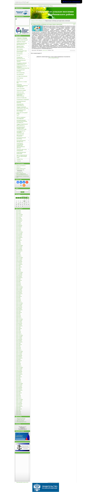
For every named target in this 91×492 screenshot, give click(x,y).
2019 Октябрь (19, 304)
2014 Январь (19, 226)
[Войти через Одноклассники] (24, 185)
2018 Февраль (19, 277)
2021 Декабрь (19, 339)
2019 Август (19, 301)
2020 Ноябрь (19, 321)
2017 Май (18, 268)
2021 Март (18, 327)
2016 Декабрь (19, 261)
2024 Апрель (19, 376)
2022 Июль (18, 348)
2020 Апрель (19, 312)
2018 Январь (19, 276)
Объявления (19, 169)
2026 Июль (18, 412)
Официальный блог (21, 418)
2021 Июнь (18, 331)
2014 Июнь (18, 228)
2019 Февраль (19, 293)
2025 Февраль (19, 390)
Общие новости (19, 168)
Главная (40, 5)
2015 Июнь (18, 242)
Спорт (17, 167)
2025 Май (18, 394)
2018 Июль (18, 284)
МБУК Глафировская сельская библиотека (21, 174)
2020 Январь (19, 308)
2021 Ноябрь (19, 337)
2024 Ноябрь (19, 386)
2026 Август (19, 414)
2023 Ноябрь (19, 370)
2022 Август (19, 349)
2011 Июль (18, 211)
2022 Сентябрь (19, 351)
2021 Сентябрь (19, 335)
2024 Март (18, 375)
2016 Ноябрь (19, 260)
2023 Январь (19, 356)
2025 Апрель (19, 392)
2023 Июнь (18, 363)
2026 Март (18, 407)
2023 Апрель (19, 360)
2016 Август (19, 256)
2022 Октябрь (19, 352)
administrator (45, 50)
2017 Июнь (18, 269)
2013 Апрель (19, 221)
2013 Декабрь (19, 225)
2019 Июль (18, 300)
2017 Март (18, 265)
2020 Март (18, 311)
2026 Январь (19, 404)
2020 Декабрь (19, 323)
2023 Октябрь (19, 368)
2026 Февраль (19, 406)
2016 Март (18, 252)
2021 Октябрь (19, 336)
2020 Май (18, 313)
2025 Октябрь (19, 400)
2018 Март (18, 278)
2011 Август (18, 213)
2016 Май (18, 253)
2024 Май (18, 378)
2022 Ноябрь (19, 353)
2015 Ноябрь (19, 248)
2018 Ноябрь (19, 289)
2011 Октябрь (19, 215)
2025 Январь (19, 388)
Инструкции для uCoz (21, 421)
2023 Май (18, 362)
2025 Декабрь (19, 403)
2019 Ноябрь (19, 305)
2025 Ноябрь (19, 402)
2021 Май (18, 329)
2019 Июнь (18, 299)
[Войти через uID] (18, 182)
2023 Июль (18, 364)
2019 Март (18, 295)
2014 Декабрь (19, 234)
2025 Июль (18, 396)
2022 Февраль (19, 341)
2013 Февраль (19, 220)
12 (18, 202)
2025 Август (19, 398)
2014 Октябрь (19, 233)
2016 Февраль (19, 250)
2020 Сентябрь (19, 319)
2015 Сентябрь (19, 245)
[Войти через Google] (20, 185)
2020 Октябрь (19, 320)
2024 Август (19, 382)
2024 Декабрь (19, 387)
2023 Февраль (19, 357)
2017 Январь (19, 262)
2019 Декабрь (19, 307)
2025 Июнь (18, 395)
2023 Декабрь (19, 371)
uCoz (27, 482)
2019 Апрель (19, 296)
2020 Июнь (18, 315)
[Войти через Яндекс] (27, 182)
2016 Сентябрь (19, 257)
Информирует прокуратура (22, 176)
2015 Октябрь (19, 246)
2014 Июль (18, 229)
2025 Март (18, 391)
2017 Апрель (19, 266)
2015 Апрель (19, 240)
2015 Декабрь (19, 249)
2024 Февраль (19, 374)
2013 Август (19, 224)
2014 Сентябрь (19, 232)
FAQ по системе (20, 420)
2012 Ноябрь (19, 218)
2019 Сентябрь (19, 303)
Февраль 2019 (25, 196)
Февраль (41, 20)
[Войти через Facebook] (24, 182)
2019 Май (18, 297)
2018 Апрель (19, 280)
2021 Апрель (19, 328)
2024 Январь (19, 372)
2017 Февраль (19, 264)
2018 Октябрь (19, 288)
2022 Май (18, 345)
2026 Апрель (19, 408)
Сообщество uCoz (21, 419)
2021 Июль (18, 332)
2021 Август (19, 333)
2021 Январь (19, 324)
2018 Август (19, 285)
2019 (37, 20)
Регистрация (46, 5)
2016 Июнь (18, 254)
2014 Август (19, 230)
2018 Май (18, 281)
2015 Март (18, 238)
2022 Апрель (19, 344)
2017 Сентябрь (19, 272)
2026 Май (18, 410)
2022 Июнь (18, 347)
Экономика (18, 172)
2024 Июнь (18, 379)
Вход (51, 5)
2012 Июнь (18, 217)
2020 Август (19, 317)
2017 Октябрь (19, 273)
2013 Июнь (18, 222)
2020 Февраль (19, 309)
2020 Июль (18, 316)
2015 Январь (19, 236)
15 (24, 202)
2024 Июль (18, 380)
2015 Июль (18, 244)
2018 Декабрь (19, 291)
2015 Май (18, 241)
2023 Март (18, 359)
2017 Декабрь (19, 274)
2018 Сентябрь (19, 286)
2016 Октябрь (19, 258)
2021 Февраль (19, 325)
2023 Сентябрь (19, 367)
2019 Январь (19, 292)
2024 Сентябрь (19, 383)
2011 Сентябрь (19, 214)
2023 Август (19, 366)
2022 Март (18, 343)
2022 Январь (19, 340)
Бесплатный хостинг (21, 482)
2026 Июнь (18, 411)
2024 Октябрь (19, 384)
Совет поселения (20, 165)
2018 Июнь (18, 282)
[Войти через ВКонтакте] (21, 182)
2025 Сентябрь (19, 399)
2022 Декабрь (19, 355)
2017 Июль (18, 270)
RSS (27, 2)
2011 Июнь (18, 210)
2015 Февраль (19, 237)
